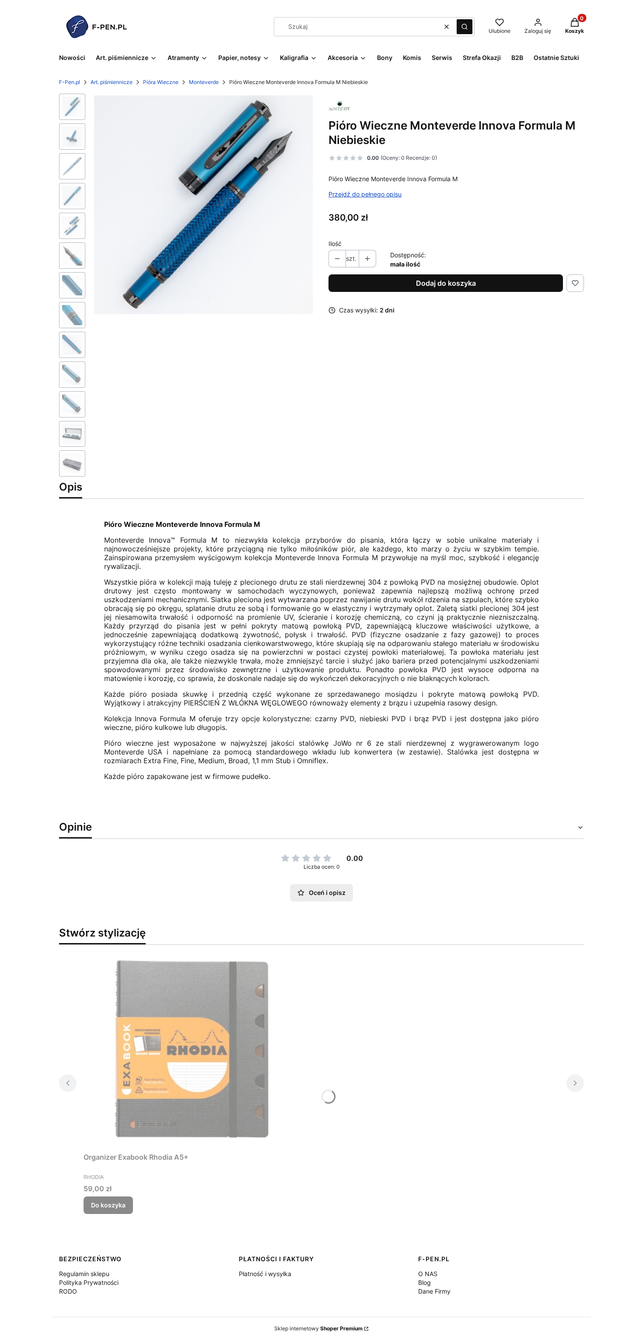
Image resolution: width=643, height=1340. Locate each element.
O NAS (427, 1273)
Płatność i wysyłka (265, 1273)
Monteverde (204, 82)
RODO (68, 1291)
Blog (424, 1282)
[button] (464, 26)
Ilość (335, 243)
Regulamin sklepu (84, 1273)
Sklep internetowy (318, 1328)
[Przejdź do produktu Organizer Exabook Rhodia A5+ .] (193, 1050)
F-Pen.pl (69, 82)
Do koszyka (108, 1205)
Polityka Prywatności (89, 1282)
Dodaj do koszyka (446, 283)
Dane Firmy (434, 1291)
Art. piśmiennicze (112, 82)
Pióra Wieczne (160, 82)
